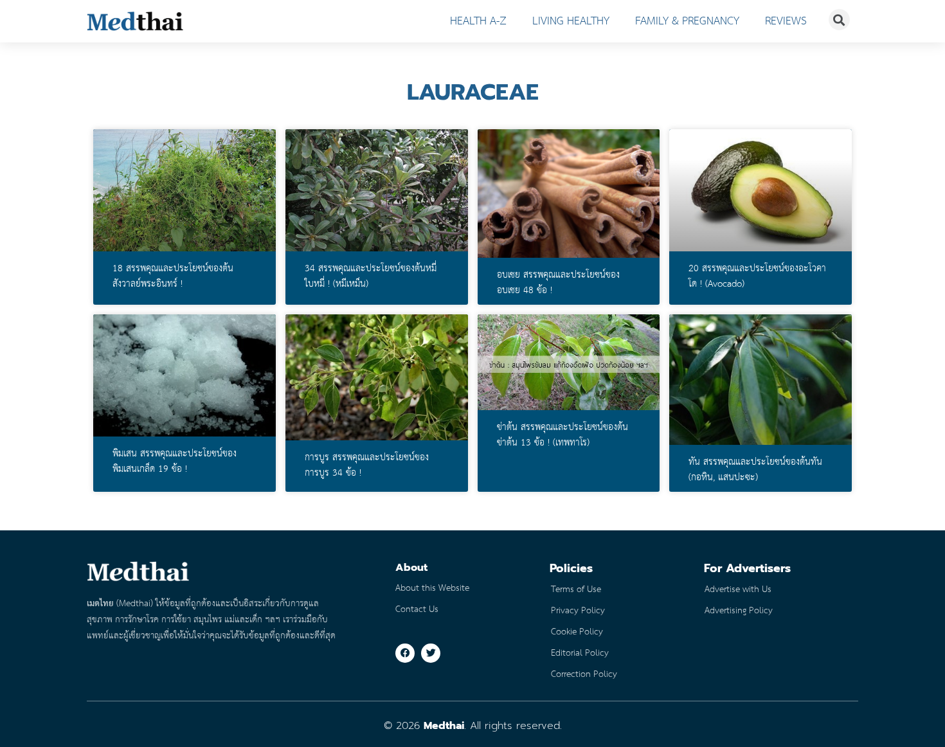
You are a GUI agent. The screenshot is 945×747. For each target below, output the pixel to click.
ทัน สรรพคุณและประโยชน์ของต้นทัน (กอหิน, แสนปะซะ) (755, 470)
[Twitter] (430, 653)
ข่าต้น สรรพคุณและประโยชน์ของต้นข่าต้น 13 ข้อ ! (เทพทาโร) (562, 435)
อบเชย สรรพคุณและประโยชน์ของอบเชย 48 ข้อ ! (558, 283)
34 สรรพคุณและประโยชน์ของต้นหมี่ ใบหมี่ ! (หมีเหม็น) (371, 276)
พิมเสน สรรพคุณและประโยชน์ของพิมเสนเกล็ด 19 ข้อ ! (175, 461)
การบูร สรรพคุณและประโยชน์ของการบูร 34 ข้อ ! (367, 465)
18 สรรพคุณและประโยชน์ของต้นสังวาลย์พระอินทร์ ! (173, 276)
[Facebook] (405, 653)
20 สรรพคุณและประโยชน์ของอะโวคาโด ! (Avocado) (757, 276)
